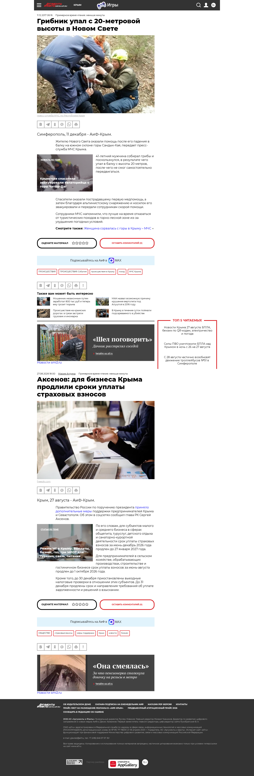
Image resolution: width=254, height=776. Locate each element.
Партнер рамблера (95, 762)
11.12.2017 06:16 (44, 15)
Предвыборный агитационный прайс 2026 (152, 708)
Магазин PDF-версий (160, 704)
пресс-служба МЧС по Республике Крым (61, 115)
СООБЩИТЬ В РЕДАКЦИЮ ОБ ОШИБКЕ (83, 712)
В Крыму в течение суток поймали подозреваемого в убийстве (131, 312)
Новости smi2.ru (49, 362)
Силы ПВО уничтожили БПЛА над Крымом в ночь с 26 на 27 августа (187, 345)
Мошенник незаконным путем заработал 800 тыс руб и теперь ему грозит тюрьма (71, 301)
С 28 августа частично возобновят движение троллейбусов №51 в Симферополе (187, 360)
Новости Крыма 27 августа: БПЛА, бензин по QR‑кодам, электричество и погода (187, 330)
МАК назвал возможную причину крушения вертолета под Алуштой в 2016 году (131, 301)
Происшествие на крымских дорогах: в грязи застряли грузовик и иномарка (69, 313)
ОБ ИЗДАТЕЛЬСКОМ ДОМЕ (77, 704)
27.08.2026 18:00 (46, 373)
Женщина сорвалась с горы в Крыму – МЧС (117, 228)
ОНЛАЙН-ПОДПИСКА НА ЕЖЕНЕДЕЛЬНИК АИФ (119, 704)
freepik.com (44, 481)
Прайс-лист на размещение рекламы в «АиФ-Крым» (93, 708)
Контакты (181, 704)
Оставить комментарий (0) (127, 243)
